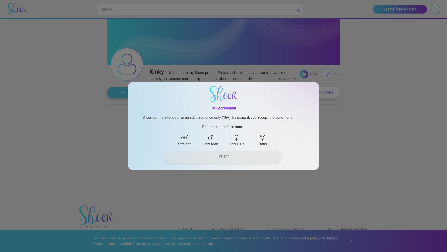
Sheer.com (150, 117)
